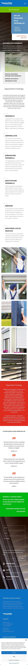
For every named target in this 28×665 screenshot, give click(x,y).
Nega (14, 656)
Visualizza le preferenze (14, 660)
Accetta (14, 652)
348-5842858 (15, 9)
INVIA (22, 558)
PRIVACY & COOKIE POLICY (14, 663)
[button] (26, 640)
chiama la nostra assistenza (14, 410)
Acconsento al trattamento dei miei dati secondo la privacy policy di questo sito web (14, 552)
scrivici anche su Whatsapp (18, 29)
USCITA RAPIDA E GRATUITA (22, 37)
